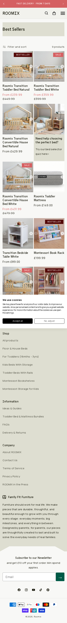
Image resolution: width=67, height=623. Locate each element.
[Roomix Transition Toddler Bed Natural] (18, 66)
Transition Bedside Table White (15, 254)
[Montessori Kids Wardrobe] (49, 282)
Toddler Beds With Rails (18, 372)
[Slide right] (31, 66)
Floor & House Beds (15, 348)
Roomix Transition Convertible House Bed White (15, 200)
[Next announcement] (63, 4)
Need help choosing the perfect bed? (49, 140)
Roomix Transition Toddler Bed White (46, 87)
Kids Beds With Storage (18, 364)
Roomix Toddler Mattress (44, 198)
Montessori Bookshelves (19, 381)
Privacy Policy (11, 476)
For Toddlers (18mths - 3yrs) (21, 356)
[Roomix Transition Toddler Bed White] (49, 66)
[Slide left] (4, 66)
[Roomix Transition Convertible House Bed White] (18, 177)
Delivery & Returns (14, 432)
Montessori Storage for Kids (21, 389)
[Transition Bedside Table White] (18, 233)
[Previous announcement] (4, 4)
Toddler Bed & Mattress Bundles (23, 416)
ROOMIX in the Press (15, 484)
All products (10, 340)
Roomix (37, 616)
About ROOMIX (12, 452)
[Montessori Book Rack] (49, 233)
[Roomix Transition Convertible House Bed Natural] (18, 119)
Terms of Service (14, 468)
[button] (62, 13)
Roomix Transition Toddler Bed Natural (16, 87)
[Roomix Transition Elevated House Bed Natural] (18, 282)
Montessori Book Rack (49, 253)
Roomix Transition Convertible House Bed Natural (15, 142)
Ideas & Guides (12, 408)
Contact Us (10, 460)
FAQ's (6, 424)
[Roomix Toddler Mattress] (49, 177)
